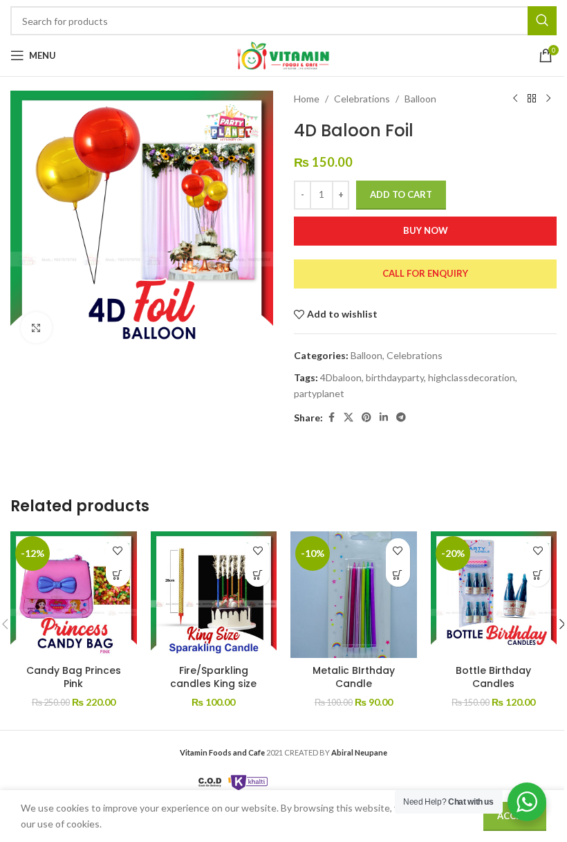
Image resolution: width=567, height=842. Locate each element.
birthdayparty (395, 377)
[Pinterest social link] (366, 417)
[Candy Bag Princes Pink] (73, 594)
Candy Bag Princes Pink (73, 677)
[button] (118, 574)
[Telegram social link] (401, 417)
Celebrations (362, 98)
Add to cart (401, 194)
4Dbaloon (341, 377)
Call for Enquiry (425, 273)
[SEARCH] (542, 20)
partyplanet (319, 393)
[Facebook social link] (331, 417)
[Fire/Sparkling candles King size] (214, 594)
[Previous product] (515, 99)
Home (306, 98)
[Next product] (548, 99)
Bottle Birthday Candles (493, 677)
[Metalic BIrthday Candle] (353, 594)
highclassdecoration (471, 377)
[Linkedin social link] (383, 417)
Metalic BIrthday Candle (354, 677)
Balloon (420, 98)
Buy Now (425, 230)
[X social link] (348, 417)
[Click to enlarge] (36, 327)
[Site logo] (283, 54)
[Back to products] (531, 99)
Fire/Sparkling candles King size (213, 677)
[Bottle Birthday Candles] (494, 594)
